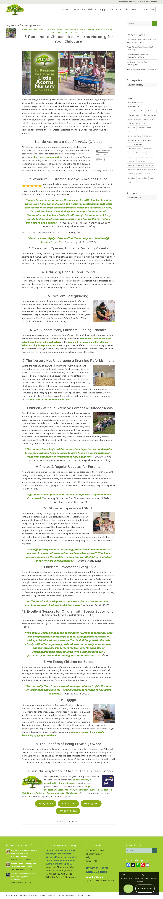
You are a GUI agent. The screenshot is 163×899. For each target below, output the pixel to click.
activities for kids (133, 107)
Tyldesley (139, 174)
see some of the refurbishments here (50, 399)
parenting (149, 157)
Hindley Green (62, 29)
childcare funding (149, 119)
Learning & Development (82, 29)
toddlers (130, 174)
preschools (151, 169)
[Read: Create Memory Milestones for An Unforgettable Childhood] (8, 875)
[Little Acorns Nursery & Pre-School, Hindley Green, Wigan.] (18, 9)
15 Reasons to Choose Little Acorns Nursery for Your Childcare (68, 39)
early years (131, 127)
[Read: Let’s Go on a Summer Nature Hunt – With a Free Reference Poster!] (8, 851)
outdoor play (139, 157)
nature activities (140, 153)
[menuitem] (65, 9)
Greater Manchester (135, 136)
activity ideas (151, 111)
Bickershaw (152, 115)
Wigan (77, 32)
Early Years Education (44, 29)
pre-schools (149, 165)
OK (128, 888)
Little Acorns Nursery (135, 148)
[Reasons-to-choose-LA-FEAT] (11, 33)
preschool (131, 169)
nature (130, 153)
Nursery (109, 29)
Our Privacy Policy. (85, 895)
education (131, 132)
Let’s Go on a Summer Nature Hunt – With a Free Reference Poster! (24, 853)
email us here (151, 2)
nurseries (151, 153)
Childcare (27, 29)
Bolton (130, 119)
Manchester (148, 148)
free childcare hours (144, 132)
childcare (137, 119)
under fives (131, 178)
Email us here (96, 871)
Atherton (131, 115)
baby (144, 115)
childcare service (134, 123)
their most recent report (46, 157)
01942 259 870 (137, 2)
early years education (145, 127)
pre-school (141, 161)
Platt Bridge (131, 161)
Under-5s (68, 32)
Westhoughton (142, 178)
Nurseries (100, 29)
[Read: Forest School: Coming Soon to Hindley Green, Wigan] (8, 864)
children (144, 123)
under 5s (147, 174)
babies (138, 115)
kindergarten (147, 140)
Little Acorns (138, 144)
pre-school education (135, 165)
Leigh (129, 144)
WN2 (83, 32)
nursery (130, 157)
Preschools (57, 32)
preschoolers (141, 169)
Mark (77, 822)
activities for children (135, 102)
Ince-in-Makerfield (134, 140)
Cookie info (145, 888)
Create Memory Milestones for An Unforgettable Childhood (23, 877)
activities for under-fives (136, 111)
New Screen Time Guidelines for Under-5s (141, 69)
